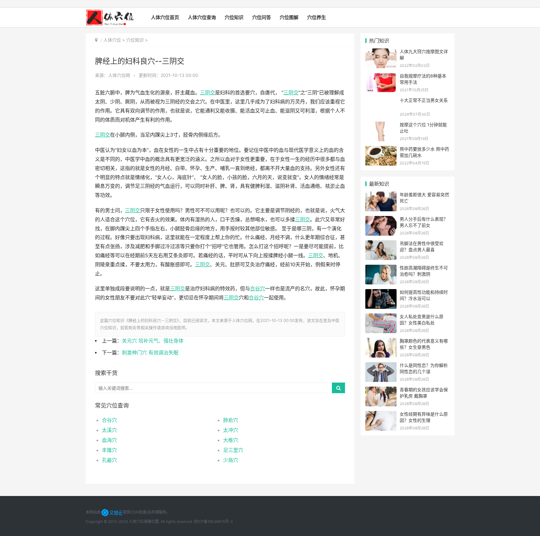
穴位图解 (289, 17)
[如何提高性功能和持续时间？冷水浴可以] (381, 293)
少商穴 (230, 460)
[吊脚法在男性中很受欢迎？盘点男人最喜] (381, 244)
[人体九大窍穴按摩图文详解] (381, 52)
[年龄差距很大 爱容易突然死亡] (381, 195)
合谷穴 (109, 420)
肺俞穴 (230, 420)
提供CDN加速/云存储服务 (144, 512)
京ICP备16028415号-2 (213, 521)
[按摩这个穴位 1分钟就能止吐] (381, 125)
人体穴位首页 (165, 17)
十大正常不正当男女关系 (424, 100)
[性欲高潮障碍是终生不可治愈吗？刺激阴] (381, 268)
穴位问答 (261, 17)
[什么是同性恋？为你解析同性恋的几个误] (381, 366)
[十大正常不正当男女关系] (381, 101)
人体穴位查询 (202, 17)
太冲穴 (230, 430)
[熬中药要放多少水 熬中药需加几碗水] (381, 150)
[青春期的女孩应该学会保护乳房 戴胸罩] (381, 390)
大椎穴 (230, 440)
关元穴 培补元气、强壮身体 (152, 341)
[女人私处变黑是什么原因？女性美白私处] (381, 317)
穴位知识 (234, 17)
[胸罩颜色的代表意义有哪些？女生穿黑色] (381, 341)
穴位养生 (316, 17)
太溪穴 (109, 430)
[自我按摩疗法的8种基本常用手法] (381, 76)
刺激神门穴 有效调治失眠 (150, 353)
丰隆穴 (109, 450)
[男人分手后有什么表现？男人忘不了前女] (381, 220)
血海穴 (109, 440)
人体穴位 (112, 40)
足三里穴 (233, 450)
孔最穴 (109, 460)
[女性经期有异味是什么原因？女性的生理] (381, 415)
